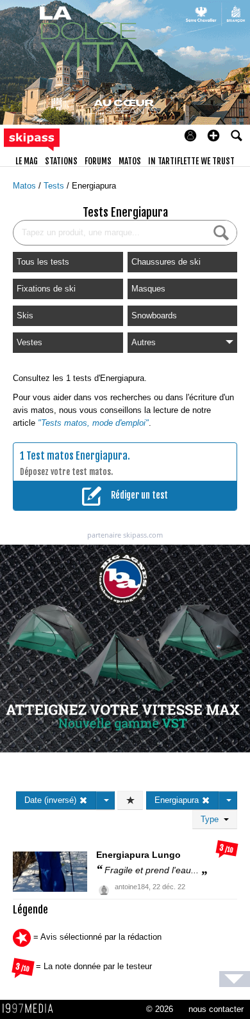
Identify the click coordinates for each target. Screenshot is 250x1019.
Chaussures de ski (166, 262)
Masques (148, 288)
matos (130, 161)
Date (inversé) (51, 800)
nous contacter (216, 1009)
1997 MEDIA (31, 1009)
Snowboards (154, 315)
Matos (25, 186)
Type (212, 819)
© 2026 (159, 1009)
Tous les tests (43, 262)
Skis (25, 315)
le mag (26, 161)
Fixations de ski (46, 288)
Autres (143, 342)
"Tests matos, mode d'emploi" (93, 423)
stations (61, 161)
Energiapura (94, 186)
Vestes (29, 342)
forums (98, 161)
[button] (213, 135)
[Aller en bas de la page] (234, 979)
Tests (55, 186)
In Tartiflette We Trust (191, 161)
